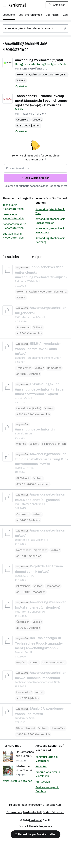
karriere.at (44, 750)
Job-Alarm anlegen (37, 177)
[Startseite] (18, 5)
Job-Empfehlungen (30, 14)
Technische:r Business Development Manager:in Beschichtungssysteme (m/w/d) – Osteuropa (41, 100)
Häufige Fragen (18, 804)
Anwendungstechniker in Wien (50, 211)
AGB (58, 804)
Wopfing (21, 443)
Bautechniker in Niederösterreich (13, 235)
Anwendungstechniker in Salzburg (50, 240)
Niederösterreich (15, 49)
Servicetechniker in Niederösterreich (14, 226)
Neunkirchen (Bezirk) (28, 408)
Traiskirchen (23, 368)
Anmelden (59, 4)
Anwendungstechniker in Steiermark (50, 230)
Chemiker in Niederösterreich (13, 216)
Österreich (22, 119)
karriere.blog (12, 746)
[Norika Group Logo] (35, 827)
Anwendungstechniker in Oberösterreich (50, 220)
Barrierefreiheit (32, 812)
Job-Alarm (52, 14)
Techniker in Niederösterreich (13, 206)
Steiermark (23, 74)
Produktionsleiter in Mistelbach (48, 774)
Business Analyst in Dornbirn (47, 789)
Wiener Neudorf (25, 728)
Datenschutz (14, 812)
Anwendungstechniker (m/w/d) (39, 60)
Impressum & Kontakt (41, 804)
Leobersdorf (24, 692)
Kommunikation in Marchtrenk (47, 758)
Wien (34, 74)
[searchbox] (35, 28)
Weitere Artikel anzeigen (17, 781)
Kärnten (55, 74)
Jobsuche (9, 14)
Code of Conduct (53, 812)
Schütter (41, 766)
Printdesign (43, 781)
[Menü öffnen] (4, 5)
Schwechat (23, 327)
